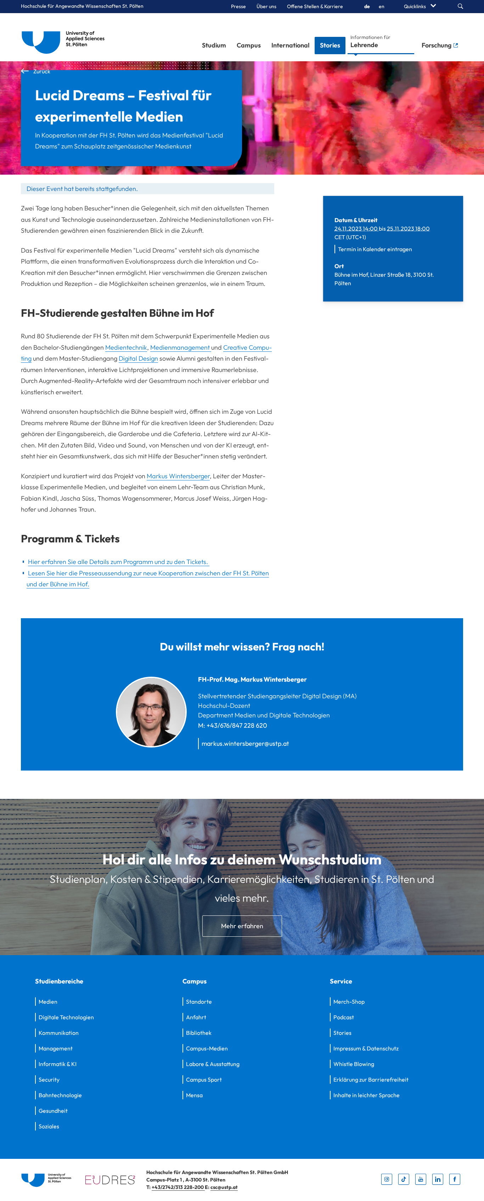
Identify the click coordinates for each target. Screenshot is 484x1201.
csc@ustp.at (224, 1187)
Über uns (266, 6)
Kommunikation (59, 1032)
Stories (330, 45)
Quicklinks (415, 6)
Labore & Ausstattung (213, 1063)
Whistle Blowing (353, 1063)
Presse (238, 6)
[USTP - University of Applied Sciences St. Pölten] (65, 37)
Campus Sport (204, 1079)
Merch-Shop (349, 1001)
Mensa (194, 1095)
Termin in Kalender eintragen (375, 249)
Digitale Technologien (66, 1017)
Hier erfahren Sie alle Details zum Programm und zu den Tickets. (118, 562)
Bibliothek (199, 1032)
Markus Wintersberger (178, 476)
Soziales (49, 1126)
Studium (214, 45)
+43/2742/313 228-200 (178, 1187)
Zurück (41, 71)
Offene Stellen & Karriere (315, 6)
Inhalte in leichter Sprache (366, 1095)
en (381, 6)
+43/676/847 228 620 (237, 725)
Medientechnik (126, 347)
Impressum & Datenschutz (366, 1048)
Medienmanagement (180, 347)
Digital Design (138, 358)
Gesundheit (53, 1110)
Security (49, 1079)
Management (56, 1048)
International (290, 45)
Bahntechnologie (60, 1095)
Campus (249, 45)
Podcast (343, 1017)
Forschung (437, 45)
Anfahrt (196, 1017)
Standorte (199, 1001)
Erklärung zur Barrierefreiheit (371, 1079)
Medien (48, 1001)
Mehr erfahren (242, 926)
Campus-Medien (207, 1048)
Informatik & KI (58, 1063)
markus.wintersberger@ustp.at (245, 743)
